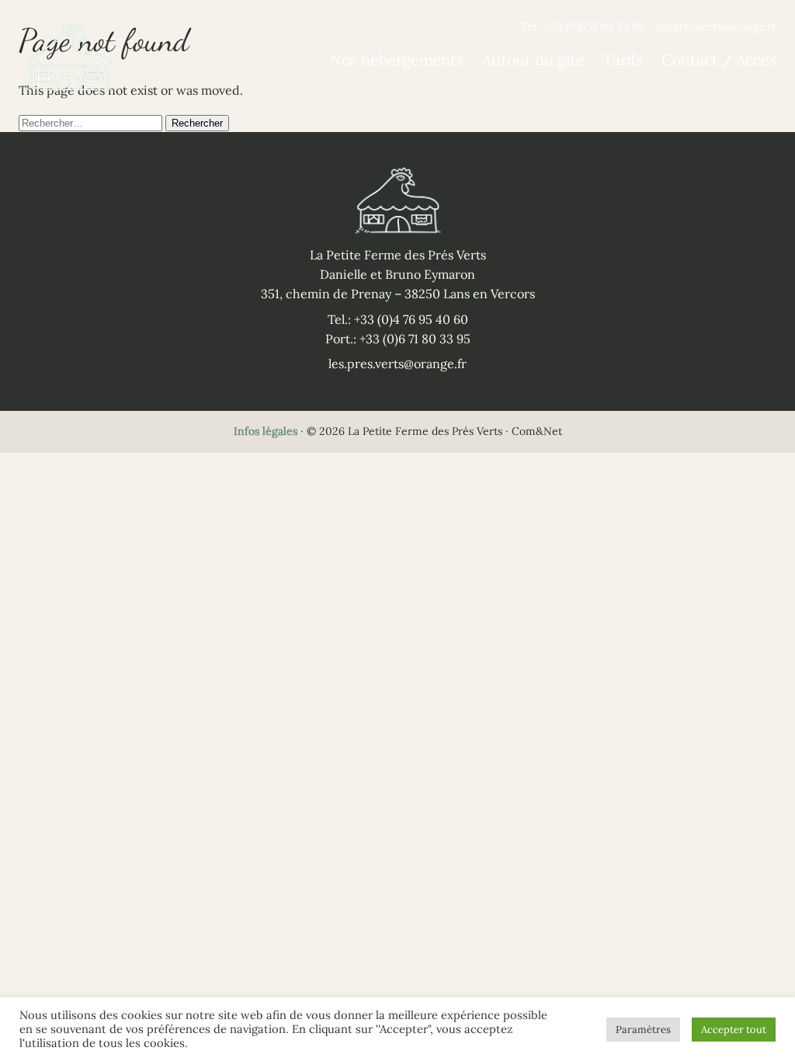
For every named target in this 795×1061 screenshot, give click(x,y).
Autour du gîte (533, 59)
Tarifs (623, 59)
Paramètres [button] (643, 1029)
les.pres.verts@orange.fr (716, 26)
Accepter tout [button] (733, 1029)
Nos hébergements (396, 59)
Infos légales (265, 431)
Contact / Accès (718, 59)
